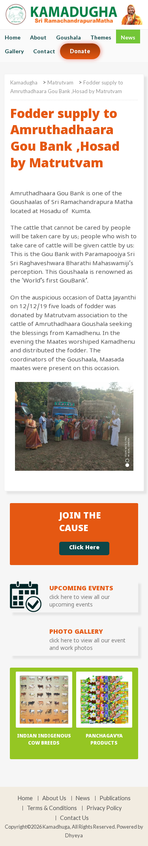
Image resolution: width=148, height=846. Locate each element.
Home (13, 37)
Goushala (68, 37)
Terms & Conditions (52, 808)
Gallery (14, 51)
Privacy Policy (104, 808)
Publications (115, 798)
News (128, 37)
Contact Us (74, 818)
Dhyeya (74, 835)
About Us (54, 798)
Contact (44, 51)
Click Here (84, 548)
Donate (80, 51)
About (38, 37)
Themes (100, 37)
